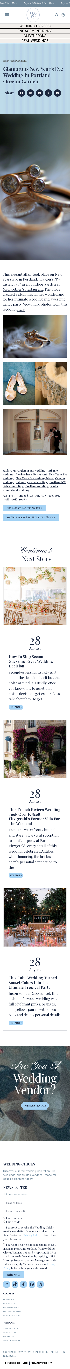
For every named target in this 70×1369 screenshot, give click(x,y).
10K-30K (40, 495)
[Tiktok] (15, 1284)
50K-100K (10, 499)
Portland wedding (36, 486)
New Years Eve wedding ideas (34, 478)
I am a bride (13, 1222)
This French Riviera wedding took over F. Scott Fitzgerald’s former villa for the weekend (35, 816)
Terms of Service (15, 1363)
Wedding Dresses (35, 26)
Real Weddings (35, 41)
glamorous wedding (32, 470)
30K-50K (54, 495)
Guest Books (35, 36)
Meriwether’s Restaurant (23, 289)
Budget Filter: (9, 496)
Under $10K (26, 495)
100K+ (23, 499)
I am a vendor (14, 1218)
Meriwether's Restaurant (31, 474)
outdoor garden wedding (31, 482)
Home (6, 60)
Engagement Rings (35, 31)
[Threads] (40, 1284)
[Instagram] (6, 1284)
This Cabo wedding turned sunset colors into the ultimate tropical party (33, 982)
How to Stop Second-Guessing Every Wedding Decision (31, 661)
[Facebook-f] (23, 1284)
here (21, 309)
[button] (21, 93)
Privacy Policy (31, 1235)
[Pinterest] (32, 1284)
